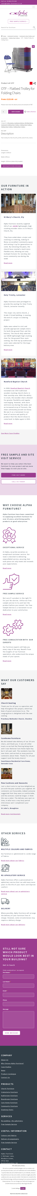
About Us (4, 1060)
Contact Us (5, 1077)
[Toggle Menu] (33, 7)
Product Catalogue (8, 1074)
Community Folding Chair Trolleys (10, 125)
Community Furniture (12, 36)
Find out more (18, 475)
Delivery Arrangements (10, 1139)
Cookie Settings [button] (16, 1188)
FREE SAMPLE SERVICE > (18, 21)
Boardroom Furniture (9, 1099)
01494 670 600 (12, 1)
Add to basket (16, 111)
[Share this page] (34, 83)
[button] (33, 46)
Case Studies (6, 1067)
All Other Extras (29, 123)
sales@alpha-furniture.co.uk (11, 3)
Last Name (6, 981)
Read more (8, 263)
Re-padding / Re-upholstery (12, 1121)
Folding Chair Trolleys (14, 38)
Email (5, 991)
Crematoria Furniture (9, 1092)
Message (5, 1009)
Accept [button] (22, 1188)
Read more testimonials (10, 814)
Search (34, 27)
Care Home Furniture (9, 1103)
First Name (6, 972)
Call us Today (18, 481)
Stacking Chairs (7, 1110)
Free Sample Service (9, 1124)
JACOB (15, 226)
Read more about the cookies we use (18, 1193)
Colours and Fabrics (9, 1135)
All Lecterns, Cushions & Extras (15, 123)
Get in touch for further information (12, 166)
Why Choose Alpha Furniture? (12, 1063)
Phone (5, 1000)
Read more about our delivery (13, 925)
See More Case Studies (10, 433)
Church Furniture (7, 1089)
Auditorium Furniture (9, 1096)
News (3, 1070)
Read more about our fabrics (12, 861)
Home (4, 36)
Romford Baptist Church (20, 388)
